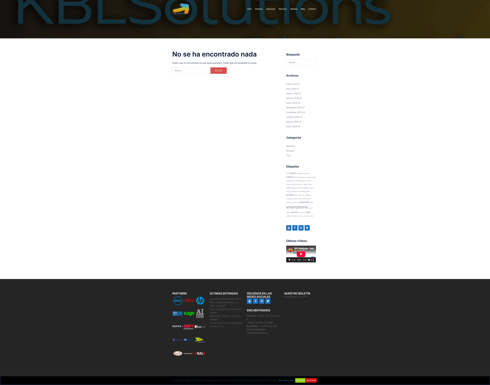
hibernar (302, 195)
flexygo (288, 191)
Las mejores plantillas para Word (225, 299)
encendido (305, 188)
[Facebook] (294, 228)
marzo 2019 (292, 93)
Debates (293, 9)
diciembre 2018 (293, 107)
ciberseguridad (311, 177)
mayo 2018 (291, 126)
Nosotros (290, 146)
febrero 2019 (292, 98)
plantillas (295, 202)
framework (295, 191)
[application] (301, 254)
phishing (289, 202)
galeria (308, 191)
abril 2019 (291, 88)
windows (306, 216)
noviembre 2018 (294, 112)
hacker (296, 195)
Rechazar (311, 380)
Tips (288, 155)
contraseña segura (300, 181)
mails (300, 199)
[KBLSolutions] (180, 8)
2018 (287, 173)
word (311, 216)
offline (309, 199)
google (290, 194)
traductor (289, 216)
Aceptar (300, 380)
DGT (299, 188)
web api (300, 216)
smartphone (297, 207)
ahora (293, 173)
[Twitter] (307, 228)
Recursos (283, 9)
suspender (302, 212)
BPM (295, 177)
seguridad (304, 202)
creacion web (307, 184)
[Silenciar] (309, 260)
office (304, 199)
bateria (290, 177)
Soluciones (270, 9)
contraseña (289, 181)
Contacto (312, 9)
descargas (294, 188)
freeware (302, 191)
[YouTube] (288, 228)
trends (295, 216)
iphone (295, 199)
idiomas (307, 195)
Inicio (249, 9)
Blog (303, 9)
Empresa (259, 9)
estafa (311, 188)
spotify (294, 212)
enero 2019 (291, 103)
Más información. (287, 380)
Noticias (290, 150)
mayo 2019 (291, 84)
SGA (311, 202)
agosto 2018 (292, 121)
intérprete (289, 199)
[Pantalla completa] (312, 260)
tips (308, 212)
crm (288, 187)
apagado (300, 173)
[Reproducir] (289, 260)
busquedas (301, 177)
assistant (306, 173)
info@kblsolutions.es (257, 333)
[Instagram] (301, 228)
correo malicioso (296, 184)
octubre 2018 (292, 117)
